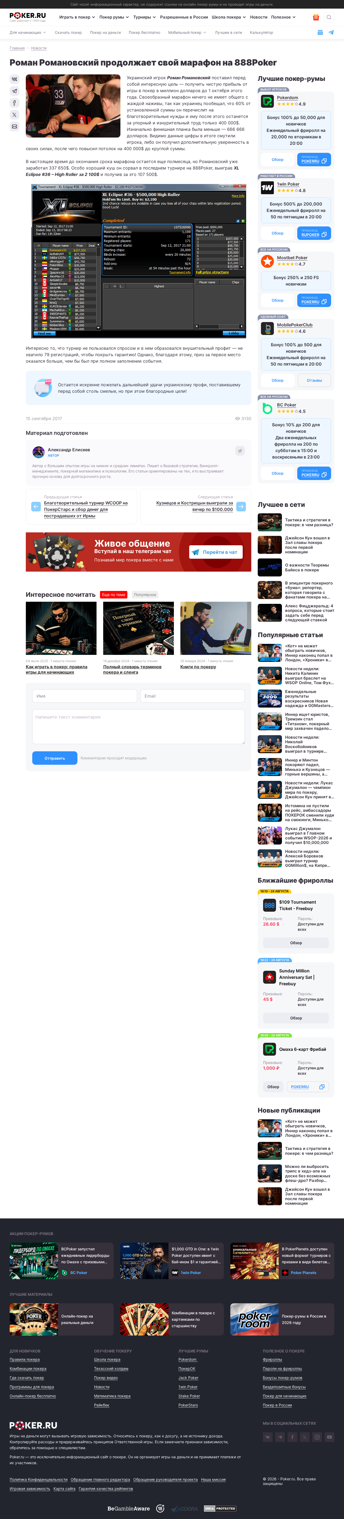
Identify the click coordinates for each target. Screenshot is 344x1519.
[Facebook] (292, 1437)
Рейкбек (101, 1405)
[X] (305, 1437)
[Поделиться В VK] (14, 79)
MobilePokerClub (295, 324)
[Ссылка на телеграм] (331, 32)
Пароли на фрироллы (282, 1368)
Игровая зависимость (30, 1488)
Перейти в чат (220, 552)
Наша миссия (213, 1479)
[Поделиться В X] (14, 115)
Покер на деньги (105, 32)
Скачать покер (68, 32)
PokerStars (188, 1405)
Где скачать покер (27, 1377)
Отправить (55, 758)
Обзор (278, 159)
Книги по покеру (198, 666)
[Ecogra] (184, 1508)
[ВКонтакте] (268, 1437)
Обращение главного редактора (100, 1479)
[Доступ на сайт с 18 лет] (160, 1508)
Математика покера (112, 1396)
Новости (258, 17)
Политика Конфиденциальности (38, 1479)
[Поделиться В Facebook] (14, 103)
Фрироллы (272, 1359)
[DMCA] (220, 1508)
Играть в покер (74, 17)
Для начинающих (25, 32)
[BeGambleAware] (129, 1508)
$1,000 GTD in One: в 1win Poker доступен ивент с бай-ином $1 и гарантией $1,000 (195, 1256)
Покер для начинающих (285, 1396)
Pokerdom (287, 97)
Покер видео (106, 1377)
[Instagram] (317, 1437)
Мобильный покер (185, 32)
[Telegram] (280, 1437)
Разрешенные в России (184, 17)
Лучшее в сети (228, 32)
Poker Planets (303, 1272)
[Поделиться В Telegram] (14, 91)
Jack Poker (188, 1377)
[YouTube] (329, 1437)
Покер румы (111, 17)
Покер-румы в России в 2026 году (304, 1319)
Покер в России (277, 1405)
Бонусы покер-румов (282, 1377)
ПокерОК (186, 1368)
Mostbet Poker (292, 257)
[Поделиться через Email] (14, 126)
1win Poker (288, 184)
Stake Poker (189, 1396)
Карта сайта (64, 1488)
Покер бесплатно (144, 32)
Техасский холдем (111, 1368)
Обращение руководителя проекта (165, 1479)
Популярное (145, 594)
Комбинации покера (28, 1368)
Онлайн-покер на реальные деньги (77, 1319)
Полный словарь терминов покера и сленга (132, 669)
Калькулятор (261, 32)
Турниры (142, 17)
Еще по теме (113, 594)
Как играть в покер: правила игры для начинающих (56, 669)
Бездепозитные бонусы (284, 1386)
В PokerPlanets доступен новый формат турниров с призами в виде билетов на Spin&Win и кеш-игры (306, 1256)
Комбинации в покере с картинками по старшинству (193, 1319)
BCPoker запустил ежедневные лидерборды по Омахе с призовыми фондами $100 (85, 1256)
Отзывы (314, 380)
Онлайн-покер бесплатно (33, 1396)
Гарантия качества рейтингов (106, 1488)
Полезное (281, 17)
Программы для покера (32, 1386)
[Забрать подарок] (316, 17)
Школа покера (226, 17)
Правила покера (25, 1359)
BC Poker (286, 404)
